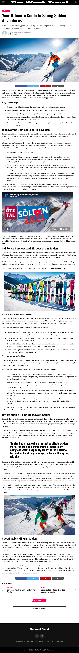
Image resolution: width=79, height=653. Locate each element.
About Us (30, 641)
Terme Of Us (59, 641)
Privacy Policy (20, 641)
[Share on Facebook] (21, 86)
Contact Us (49, 641)
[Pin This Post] (45, 86)
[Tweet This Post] (33, 86)
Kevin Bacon (14, 34)
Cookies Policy (39, 641)
